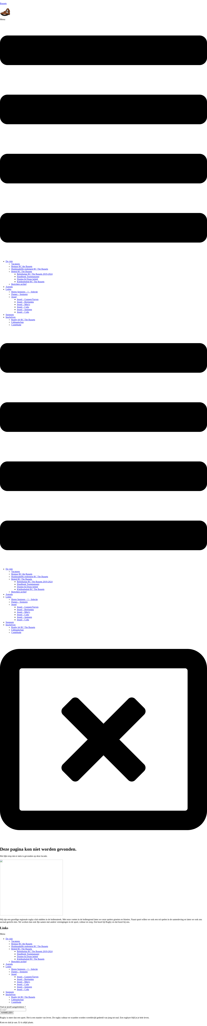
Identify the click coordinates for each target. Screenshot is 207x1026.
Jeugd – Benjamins (25, 302)
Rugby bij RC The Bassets (23, 319)
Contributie (16, 325)
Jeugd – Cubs (23, 307)
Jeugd (13, 297)
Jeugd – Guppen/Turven (27, 299)
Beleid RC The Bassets (21, 271)
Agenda (9, 287)
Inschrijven (10, 317)
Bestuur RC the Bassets (21, 266)
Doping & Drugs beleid (27, 279)
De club (9, 261)
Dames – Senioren (19, 294)
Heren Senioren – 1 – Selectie (24, 292)
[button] (103, 138)
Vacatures (15, 264)
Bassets (3, 3)
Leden (8, 289)
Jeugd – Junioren (24, 309)
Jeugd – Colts (23, 312)
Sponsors (10, 314)
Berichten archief (18, 284)
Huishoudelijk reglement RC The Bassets (29, 269)
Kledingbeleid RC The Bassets (30, 281)
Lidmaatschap (17, 322)
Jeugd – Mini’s (23, 304)
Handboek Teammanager (28, 276)
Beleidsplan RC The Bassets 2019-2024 (35, 274)
